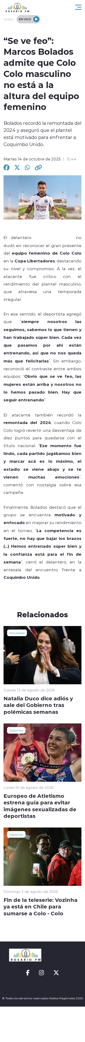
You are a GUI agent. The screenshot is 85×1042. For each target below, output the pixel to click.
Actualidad (17, 633)
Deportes (16, 730)
